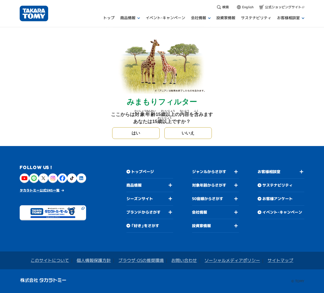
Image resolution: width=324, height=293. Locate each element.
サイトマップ (280, 260)
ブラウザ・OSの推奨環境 (141, 260)
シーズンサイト (139, 198)
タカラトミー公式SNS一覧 (40, 190)
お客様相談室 (269, 171)
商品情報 (134, 185)
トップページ (142, 171)
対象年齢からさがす (209, 185)
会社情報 (199, 212)
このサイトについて (50, 260)
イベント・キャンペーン (282, 212)
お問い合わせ (184, 260)
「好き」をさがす (145, 225)
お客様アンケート (277, 198)
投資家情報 (201, 225)
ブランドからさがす (143, 212)
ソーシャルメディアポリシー (232, 260)
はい (136, 133)
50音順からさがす (207, 198)
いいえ (188, 133)
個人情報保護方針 (94, 260)
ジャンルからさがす (209, 171)
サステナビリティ (277, 185)
